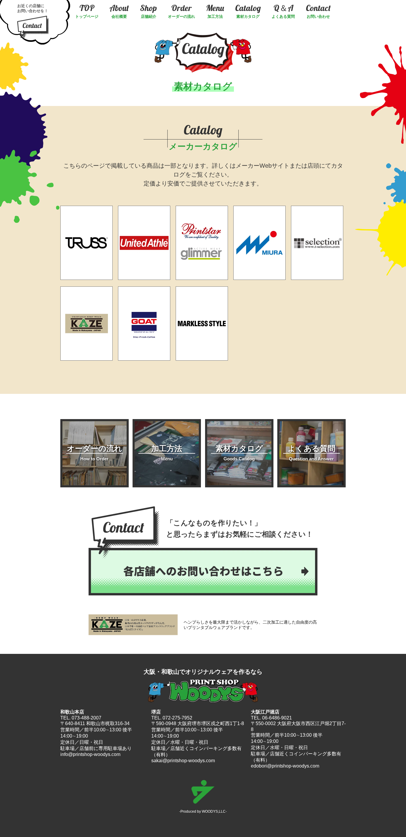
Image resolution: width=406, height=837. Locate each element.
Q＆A (283, 11)
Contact (318, 11)
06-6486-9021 (277, 717)
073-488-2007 (86, 717)
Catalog (248, 11)
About (119, 11)
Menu (215, 11)
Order (181, 11)
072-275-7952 (177, 717)
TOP (86, 11)
